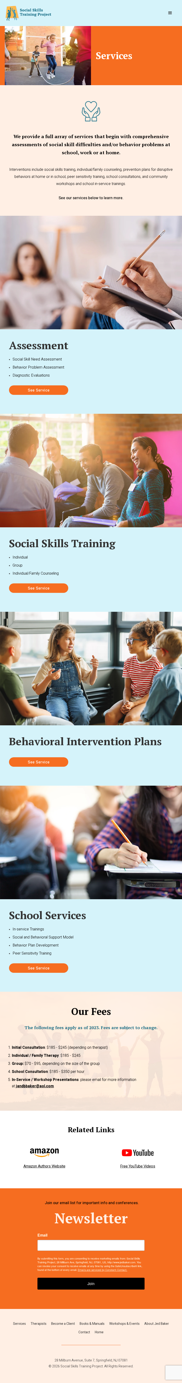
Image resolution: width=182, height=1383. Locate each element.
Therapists (38, 1323)
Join (91, 1283)
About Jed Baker (156, 1323)
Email (42, 1235)
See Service (39, 390)
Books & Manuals (92, 1323)
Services (19, 1323)
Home (99, 1332)
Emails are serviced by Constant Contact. (102, 1270)
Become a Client (63, 1323)
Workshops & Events (124, 1323)
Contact (84, 1332)
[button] (170, 13)
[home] (28, 13)
